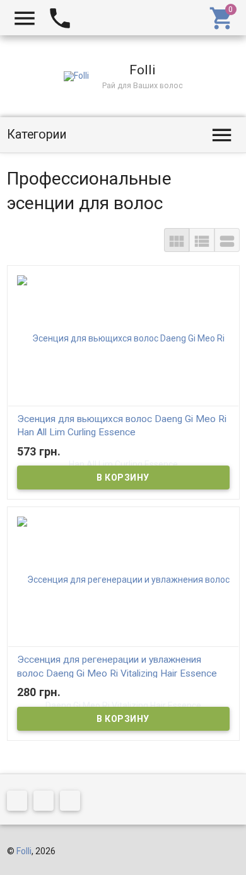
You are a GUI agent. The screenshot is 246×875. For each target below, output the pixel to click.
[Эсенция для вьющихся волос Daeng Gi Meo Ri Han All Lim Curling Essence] (123, 401)
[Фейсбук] (20, 803)
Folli (24, 851)
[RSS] (46, 803)
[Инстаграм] (73, 803)
